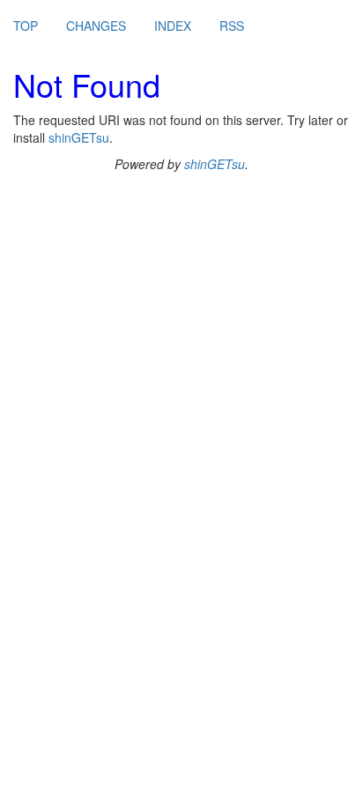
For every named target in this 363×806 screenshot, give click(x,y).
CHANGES (96, 25)
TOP (25, 25)
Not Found (86, 84)
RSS (231, 25)
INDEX (172, 25)
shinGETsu (78, 137)
